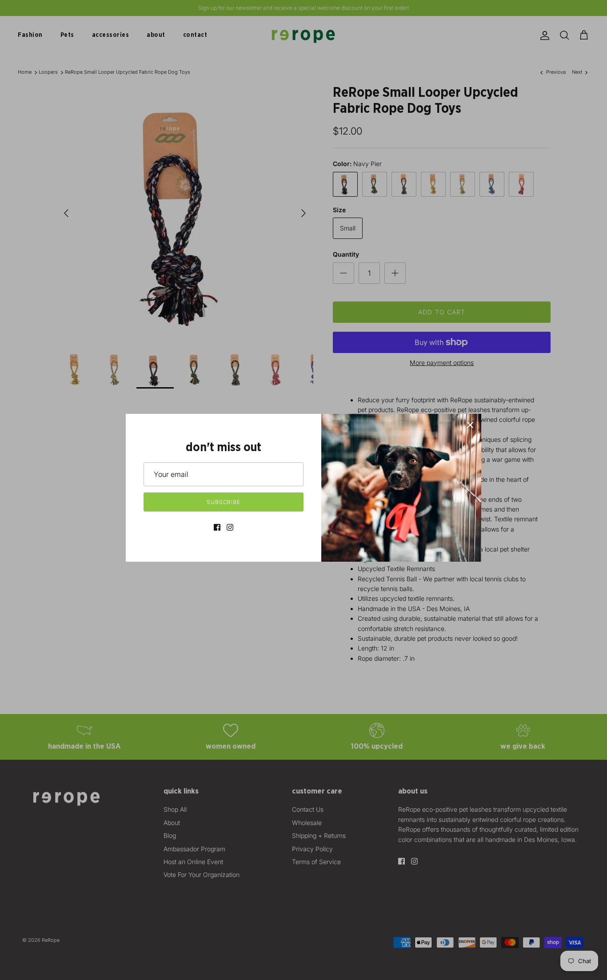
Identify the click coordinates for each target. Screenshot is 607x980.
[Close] (470, 425)
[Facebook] (217, 527)
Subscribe (224, 502)
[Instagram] (230, 527)
